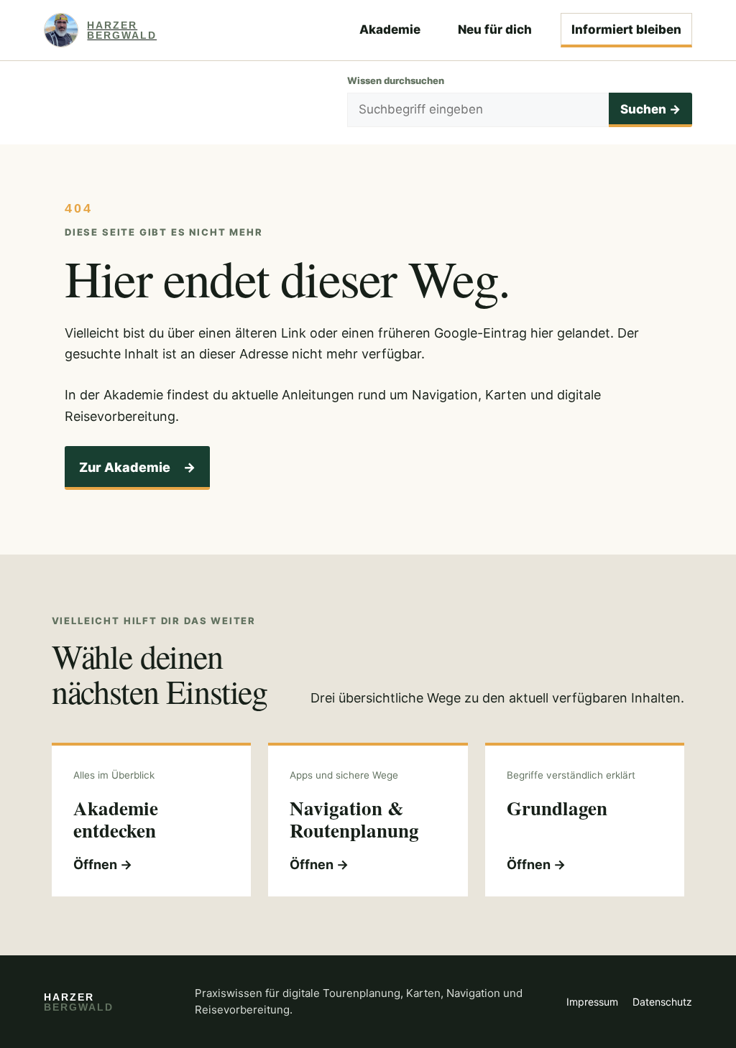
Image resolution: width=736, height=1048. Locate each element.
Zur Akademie (137, 467)
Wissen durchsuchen (395, 80)
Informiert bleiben (626, 29)
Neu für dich (495, 29)
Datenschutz (662, 1002)
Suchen (650, 109)
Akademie (389, 29)
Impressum (592, 1002)
